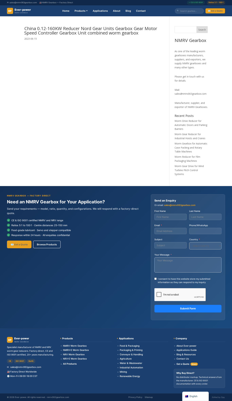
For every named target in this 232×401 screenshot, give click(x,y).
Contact (141, 10)
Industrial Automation (130, 367)
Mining (122, 371)
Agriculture (124, 358)
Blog (128, 10)
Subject (158, 239)
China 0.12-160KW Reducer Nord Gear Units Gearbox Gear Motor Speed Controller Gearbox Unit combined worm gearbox (90, 30)
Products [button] (81, 10)
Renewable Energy (128, 376)
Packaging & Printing (129, 350)
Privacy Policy (135, 397)
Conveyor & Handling (130, 354)
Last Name (194, 211)
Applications (100, 10)
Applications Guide (185, 350)
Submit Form (188, 308)
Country (193, 239)
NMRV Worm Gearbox (73, 345)
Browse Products (47, 244)
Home (65, 10)
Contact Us (181, 358)
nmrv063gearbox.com (58, 397)
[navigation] (195, 396)
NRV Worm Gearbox (72, 354)
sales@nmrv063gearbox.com (23, 2)
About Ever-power (185, 345)
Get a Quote (185, 364)
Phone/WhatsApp (198, 225)
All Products (68, 363)
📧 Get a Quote (215, 11)
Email (157, 225)
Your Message (161, 254)
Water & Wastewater (129, 363)
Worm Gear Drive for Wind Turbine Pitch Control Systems (189, 170)
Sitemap (149, 397)
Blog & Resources (185, 354)
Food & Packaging (128, 345)
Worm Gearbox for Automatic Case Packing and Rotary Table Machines (191, 147)
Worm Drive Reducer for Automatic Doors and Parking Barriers (191, 125)
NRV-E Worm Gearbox (73, 358)
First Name (160, 211)
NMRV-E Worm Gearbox (74, 350)
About (116, 10)
